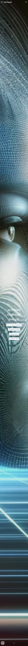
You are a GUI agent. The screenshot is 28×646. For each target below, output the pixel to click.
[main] (14, 315)
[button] (2, 2)
